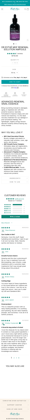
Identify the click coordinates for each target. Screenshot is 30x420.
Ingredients (15, 178)
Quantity (15, 60)
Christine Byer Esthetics (14, 400)
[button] (11, 53)
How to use (15, 182)
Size (14, 69)
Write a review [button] (15, 216)
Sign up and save (14, 409)
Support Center (14, 405)
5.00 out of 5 (19, 199)
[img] (5, 228)
